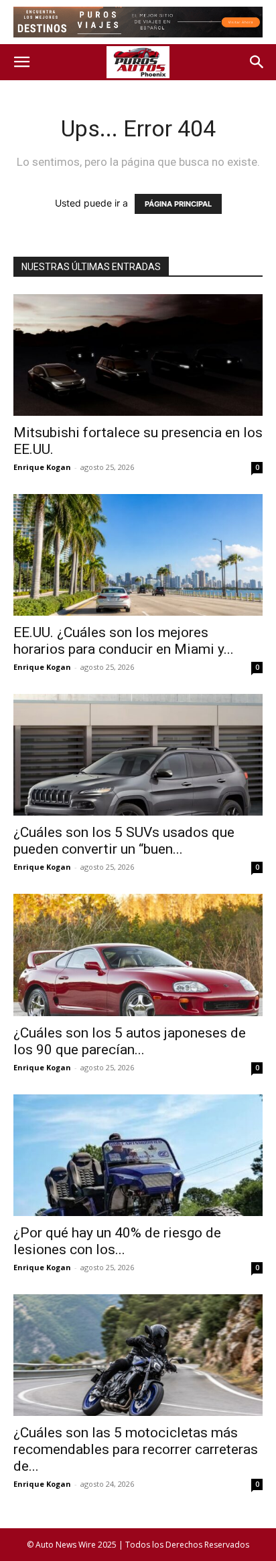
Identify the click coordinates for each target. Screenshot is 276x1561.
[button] (21, 62)
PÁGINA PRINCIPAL (178, 204)
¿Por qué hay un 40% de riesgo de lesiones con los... (117, 1241)
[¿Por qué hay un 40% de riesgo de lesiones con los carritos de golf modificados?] (138, 1155)
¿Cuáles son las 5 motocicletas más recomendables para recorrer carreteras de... (135, 1449)
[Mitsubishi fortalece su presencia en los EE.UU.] (138, 355)
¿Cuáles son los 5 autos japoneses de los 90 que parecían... (129, 1041)
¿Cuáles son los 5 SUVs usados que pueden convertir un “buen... (123, 840)
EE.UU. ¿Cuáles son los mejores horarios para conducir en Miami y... (123, 640)
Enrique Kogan (42, 467)
